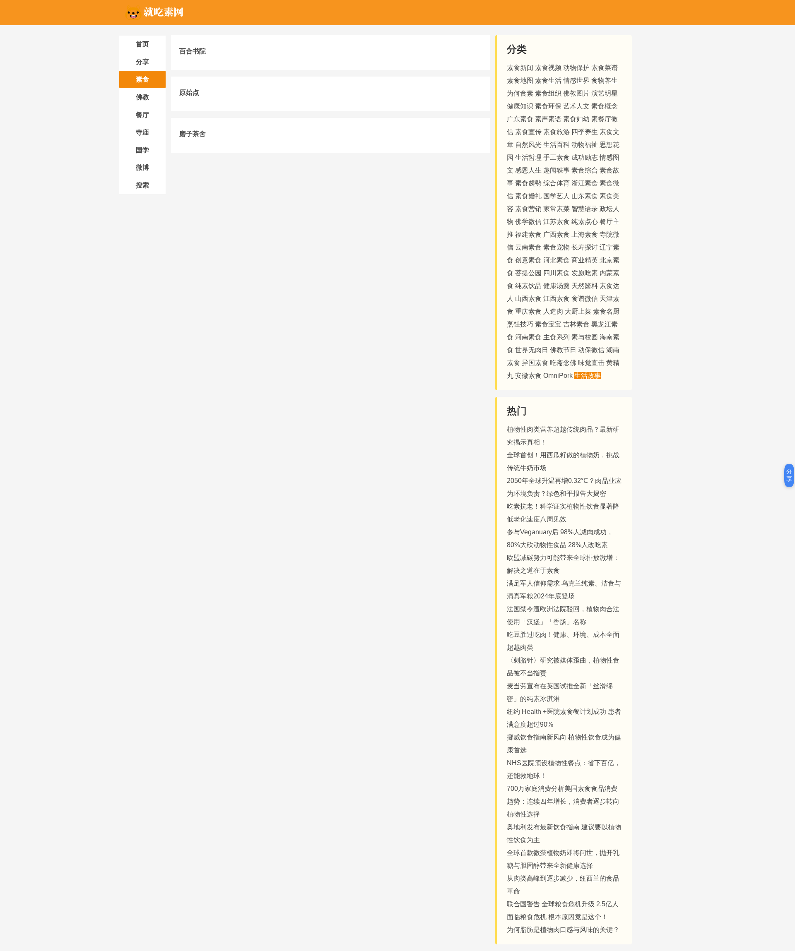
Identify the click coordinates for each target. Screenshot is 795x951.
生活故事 (587, 375)
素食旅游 (556, 131)
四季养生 (584, 131)
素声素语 (548, 118)
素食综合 (584, 170)
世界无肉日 (531, 349)
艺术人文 (576, 106)
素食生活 (548, 80)
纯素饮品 (528, 285)
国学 (142, 150)
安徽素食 (528, 375)
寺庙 (142, 132)
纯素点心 (584, 221)
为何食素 (520, 93)
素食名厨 (606, 311)
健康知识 (520, 106)
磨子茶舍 (192, 133)
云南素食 (528, 247)
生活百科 (556, 144)
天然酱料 (584, 285)
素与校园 (584, 337)
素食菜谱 (604, 67)
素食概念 (604, 106)
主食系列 (556, 337)
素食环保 (548, 106)
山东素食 (584, 195)
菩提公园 (528, 272)
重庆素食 (528, 311)
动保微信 (591, 349)
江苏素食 (556, 221)
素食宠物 (556, 247)
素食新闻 (520, 67)
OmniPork (558, 375)
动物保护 (576, 67)
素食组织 (548, 93)
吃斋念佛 (563, 362)
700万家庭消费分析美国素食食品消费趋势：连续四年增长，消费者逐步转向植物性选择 (563, 801)
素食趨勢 (528, 183)
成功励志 (584, 157)
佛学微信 (528, 221)
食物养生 (604, 80)
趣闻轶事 (556, 170)
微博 (142, 167)
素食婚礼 (528, 195)
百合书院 (192, 51)
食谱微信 (584, 298)
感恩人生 (528, 170)
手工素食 (556, 157)
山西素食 (528, 298)
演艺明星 (604, 93)
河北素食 (556, 260)
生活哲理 (528, 157)
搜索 (142, 185)
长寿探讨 (584, 247)
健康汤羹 (556, 285)
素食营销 (528, 208)
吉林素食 (576, 324)
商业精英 (584, 260)
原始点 (189, 92)
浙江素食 (584, 183)
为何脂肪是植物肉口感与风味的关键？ (563, 929)
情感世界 (576, 80)
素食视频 (548, 67)
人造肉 (553, 311)
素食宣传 (528, 131)
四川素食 (556, 272)
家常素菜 (556, 208)
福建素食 (528, 234)
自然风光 (528, 144)
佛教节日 (563, 349)
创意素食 (528, 260)
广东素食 (520, 118)
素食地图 (520, 80)
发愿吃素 (584, 272)
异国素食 (535, 362)
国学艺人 (556, 195)
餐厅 (142, 114)
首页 (142, 44)
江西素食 (556, 298)
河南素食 (528, 337)
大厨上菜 (578, 311)
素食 (142, 79)
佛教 (142, 97)
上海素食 (584, 234)
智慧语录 (584, 208)
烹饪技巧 (520, 324)
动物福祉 (584, 144)
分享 (142, 61)
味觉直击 (591, 362)
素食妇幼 (576, 118)
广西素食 (556, 234)
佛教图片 (576, 93)
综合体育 (556, 183)
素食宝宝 (548, 324)
